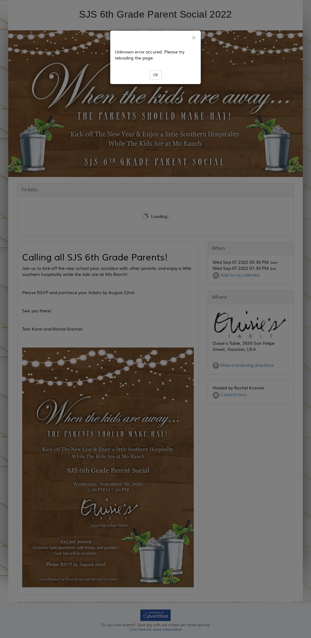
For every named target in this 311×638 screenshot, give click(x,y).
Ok (155, 75)
